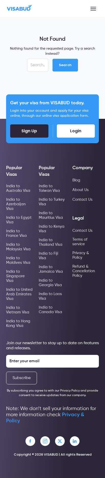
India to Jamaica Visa (51, 269)
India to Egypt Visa (19, 220)
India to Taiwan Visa (49, 188)
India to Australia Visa (18, 188)
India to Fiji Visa (48, 256)
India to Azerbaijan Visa (15, 204)
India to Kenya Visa (51, 229)
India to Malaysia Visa (18, 247)
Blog (76, 180)
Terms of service (79, 242)
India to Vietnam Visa (17, 310)
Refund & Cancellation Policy (83, 271)
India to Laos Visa (50, 296)
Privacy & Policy (80, 255)
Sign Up (29, 131)
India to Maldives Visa (18, 260)
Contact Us (82, 199)
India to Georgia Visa (50, 283)
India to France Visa (16, 233)
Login (75, 131)
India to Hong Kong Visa (18, 323)
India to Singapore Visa (15, 276)
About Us (80, 190)
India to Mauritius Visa (51, 215)
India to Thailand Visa (50, 242)
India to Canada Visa (50, 310)
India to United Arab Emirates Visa (19, 294)
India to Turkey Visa (52, 202)
